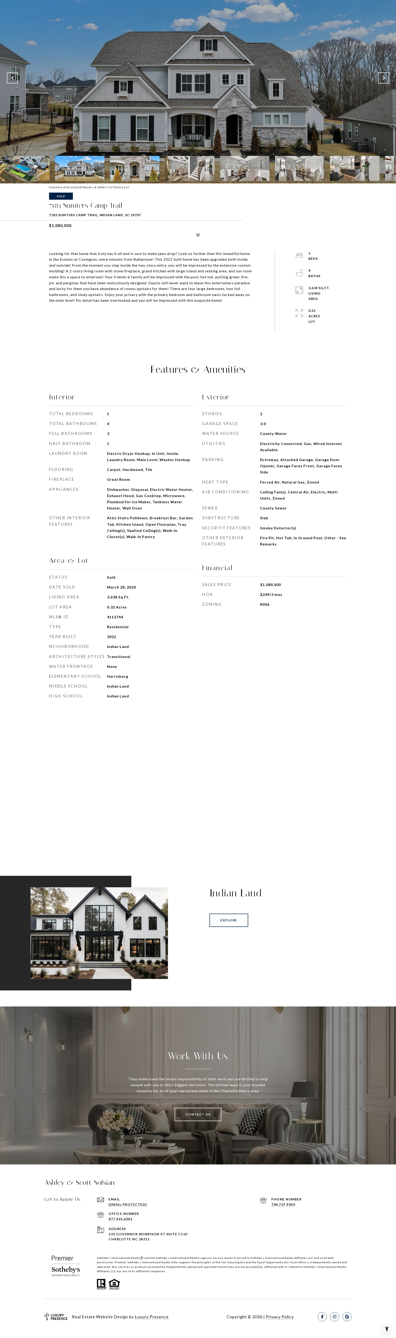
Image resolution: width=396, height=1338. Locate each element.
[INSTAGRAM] (334, 1316)
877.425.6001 (120, 1219)
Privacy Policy (280, 1316)
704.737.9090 (283, 1204)
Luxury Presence (152, 1316)
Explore (228, 920)
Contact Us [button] (198, 1114)
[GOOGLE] (347, 1316)
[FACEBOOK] (322, 1316)
